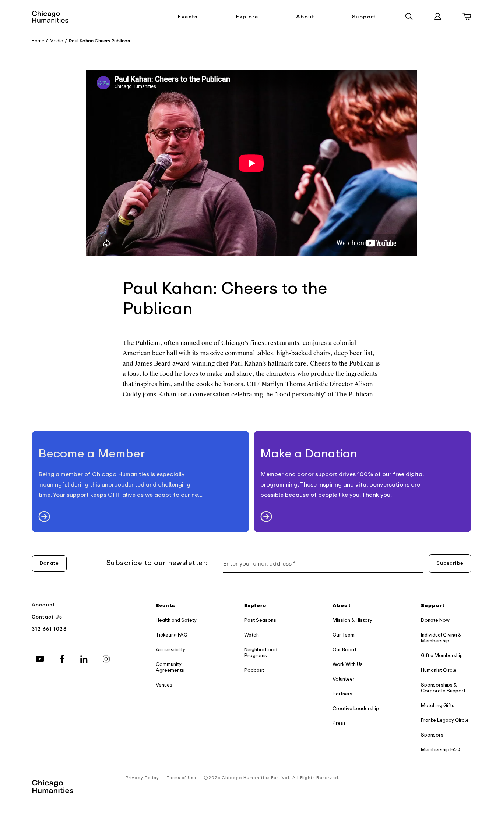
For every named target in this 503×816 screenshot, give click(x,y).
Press (339, 723)
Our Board (344, 649)
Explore (247, 17)
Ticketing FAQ (172, 635)
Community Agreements (170, 667)
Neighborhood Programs (260, 652)
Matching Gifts (437, 705)
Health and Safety (176, 620)
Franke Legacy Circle (445, 720)
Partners (342, 693)
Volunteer (344, 679)
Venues (164, 685)
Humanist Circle (439, 670)
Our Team (344, 635)
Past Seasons (260, 620)
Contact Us (47, 617)
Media (56, 41)
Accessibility (170, 649)
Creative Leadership (356, 708)
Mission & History (352, 620)
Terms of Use (181, 778)
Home (38, 41)
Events (187, 17)
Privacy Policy (142, 778)
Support (364, 17)
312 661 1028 (49, 629)
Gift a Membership (442, 655)
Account (43, 605)
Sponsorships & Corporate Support (443, 688)
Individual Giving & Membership (441, 638)
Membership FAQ (440, 749)
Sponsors (432, 735)
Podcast (254, 670)
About (305, 17)
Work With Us (348, 664)
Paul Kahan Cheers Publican (99, 40)
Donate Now (435, 620)
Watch (251, 635)
